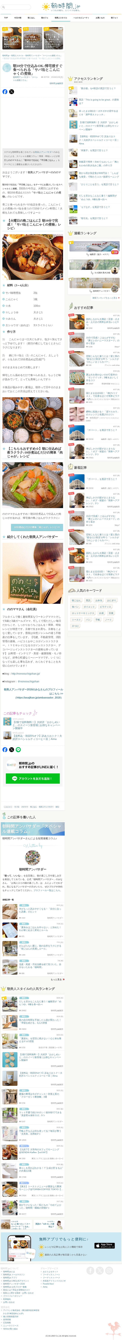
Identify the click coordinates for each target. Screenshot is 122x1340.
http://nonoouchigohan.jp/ (25, 673)
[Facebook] (4, 93)
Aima (45, 1287)
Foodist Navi (48, 1284)
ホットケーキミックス (83, 613)
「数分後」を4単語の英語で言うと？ (97, 88)
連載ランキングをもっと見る (104, 298)
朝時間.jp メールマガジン (14, 1275)
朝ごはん (76, 600)
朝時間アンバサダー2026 (14, 1284)
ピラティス (105, 606)
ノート (108, 619)
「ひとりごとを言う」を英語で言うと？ (99, 184)
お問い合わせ (9, 1302)
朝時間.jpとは (9, 1271)
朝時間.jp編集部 (56, 83)
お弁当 (98, 600)
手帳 (97, 619)
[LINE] (18, 751)
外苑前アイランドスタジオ (54, 1281)
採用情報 (7, 1319)
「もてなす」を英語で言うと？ (94, 207)
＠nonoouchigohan (28, 681)
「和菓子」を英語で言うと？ (93, 150)
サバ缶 (16, 807)
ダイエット (89, 606)
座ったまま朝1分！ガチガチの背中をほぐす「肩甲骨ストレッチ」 (98, 113)
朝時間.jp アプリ (10, 1278)
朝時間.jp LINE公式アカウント (16, 1281)
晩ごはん (33, 807)
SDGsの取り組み (10, 1329)
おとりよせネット (50, 1271)
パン (88, 619)
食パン (75, 606)
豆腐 (111, 613)
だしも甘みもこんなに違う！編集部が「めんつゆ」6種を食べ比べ (98, 197)
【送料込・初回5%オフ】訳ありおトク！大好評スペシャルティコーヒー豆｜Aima (99, 140)
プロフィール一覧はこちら (47, 890)
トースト (76, 619)
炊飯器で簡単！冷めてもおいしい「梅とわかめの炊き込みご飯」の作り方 (96, 163)
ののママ (25, 807)
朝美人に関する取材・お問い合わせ (18, 1293)
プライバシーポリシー (12, 1296)
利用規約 (7, 1299)
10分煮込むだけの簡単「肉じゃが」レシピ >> (37, 527)
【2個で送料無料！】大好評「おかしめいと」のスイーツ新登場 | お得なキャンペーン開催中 (99, 126)
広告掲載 (7, 1323)
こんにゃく (8, 807)
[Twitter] (11, 93)
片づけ (75, 626)
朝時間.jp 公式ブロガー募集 (15, 1287)
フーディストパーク (51, 1278)
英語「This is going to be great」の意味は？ (99, 101)
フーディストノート (51, 1275)
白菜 (101, 613)
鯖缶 (57, 807)
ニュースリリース (10, 1326)
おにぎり (111, 600)
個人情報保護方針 (10, 1316)
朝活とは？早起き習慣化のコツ (16, 1290)
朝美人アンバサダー (44, 152)
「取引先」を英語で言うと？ (93, 218)
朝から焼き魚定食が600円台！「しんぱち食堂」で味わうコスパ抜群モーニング (99, 175)
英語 (88, 600)
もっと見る (56, 979)
